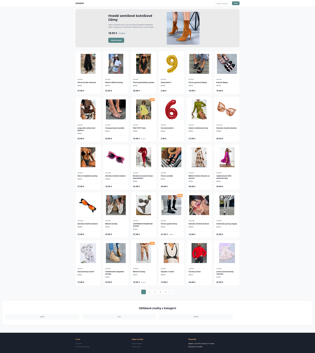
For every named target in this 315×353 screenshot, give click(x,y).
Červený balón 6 (167, 128)
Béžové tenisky (111, 224)
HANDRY (79, 3)
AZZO (119, 317)
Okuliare (219, 125)
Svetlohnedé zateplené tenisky (114, 272)
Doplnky (163, 79)
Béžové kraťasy (139, 271)
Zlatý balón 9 (166, 82)
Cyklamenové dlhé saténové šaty (223, 177)
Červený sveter (195, 271)
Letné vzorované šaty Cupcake (225, 272)
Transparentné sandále (114, 128)
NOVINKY (80, 79)
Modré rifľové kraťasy (114, 82)
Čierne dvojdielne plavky (87, 176)
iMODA (79, 85)
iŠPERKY (218, 131)
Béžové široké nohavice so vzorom (199, 177)
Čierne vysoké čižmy (169, 224)
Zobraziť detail (116, 40)
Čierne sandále (167, 176)
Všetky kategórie (137, 343)
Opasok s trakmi (167, 271)
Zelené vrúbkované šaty (198, 128)
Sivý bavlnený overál (85, 271)
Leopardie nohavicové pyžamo (86, 129)
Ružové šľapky (222, 82)
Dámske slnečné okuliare (226, 128)
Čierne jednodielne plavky (143, 82)
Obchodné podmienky (82, 347)
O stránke (78, 343)
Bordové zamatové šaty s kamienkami (143, 177)
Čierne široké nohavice (86, 82)
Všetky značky (136, 347)
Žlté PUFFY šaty (139, 128)
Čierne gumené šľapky (198, 82)
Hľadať (236, 3)
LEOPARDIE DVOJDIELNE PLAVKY (143, 225)
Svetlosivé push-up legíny (226, 224)
